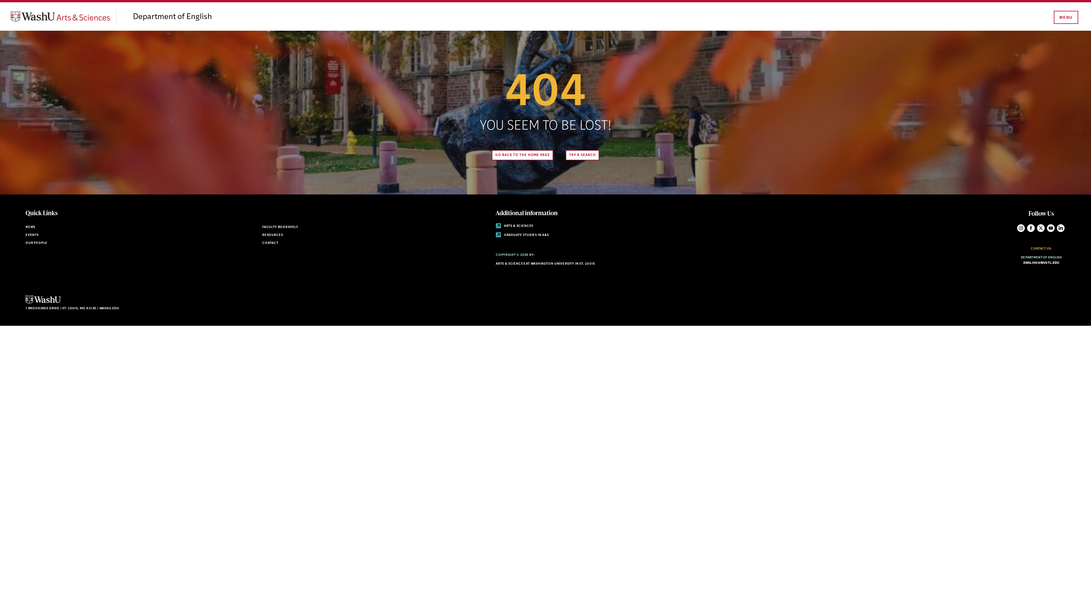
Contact (270, 243)
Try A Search (582, 155)
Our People (36, 243)
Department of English (172, 17)
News (30, 227)
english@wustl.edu (1041, 263)
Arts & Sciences (518, 226)
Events (32, 235)
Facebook (1031, 228)
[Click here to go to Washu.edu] (43, 303)
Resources (272, 235)
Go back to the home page (522, 155)
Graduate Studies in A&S (526, 235)
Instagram (1021, 228)
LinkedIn (1061, 228)
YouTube (1051, 228)
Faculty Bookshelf (280, 227)
